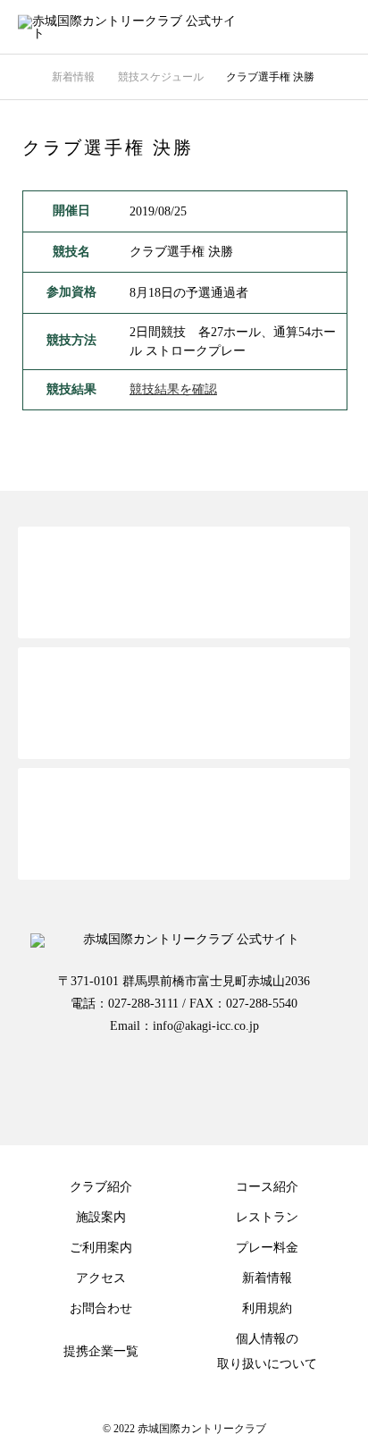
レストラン (267, 1217)
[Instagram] (184, 1082)
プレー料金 (267, 1247)
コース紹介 (267, 1187)
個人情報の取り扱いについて (267, 1351)
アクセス (101, 1278)
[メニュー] (341, 27)
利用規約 (267, 1308)
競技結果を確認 (173, 389)
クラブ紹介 (101, 1187)
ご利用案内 (101, 1247)
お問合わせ (101, 1308)
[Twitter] (112, 1082)
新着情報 (267, 1278)
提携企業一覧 (100, 1351)
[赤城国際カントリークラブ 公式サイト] (166, 27)
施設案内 (101, 1217)
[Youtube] (255, 1082)
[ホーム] (23, 76)
